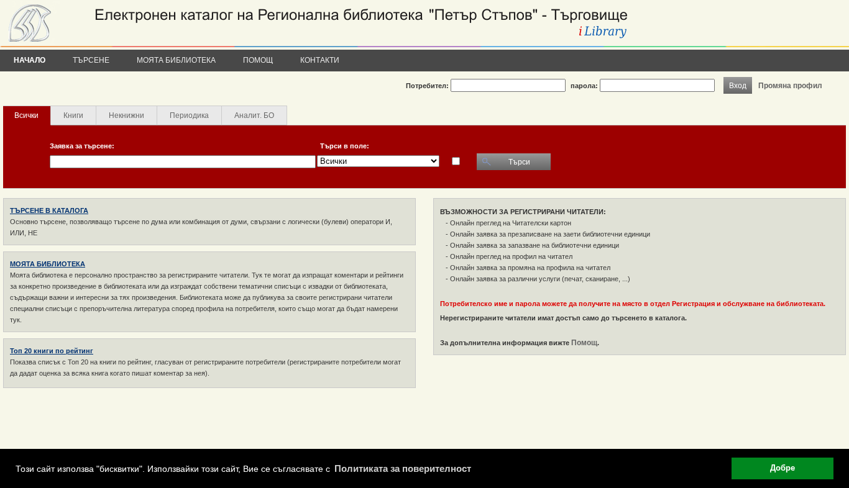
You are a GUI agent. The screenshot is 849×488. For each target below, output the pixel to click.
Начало (29, 60)
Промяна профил (790, 85)
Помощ (258, 60)
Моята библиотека (176, 60)
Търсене (91, 60)
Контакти (319, 60)
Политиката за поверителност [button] (402, 468)
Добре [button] (782, 468)
